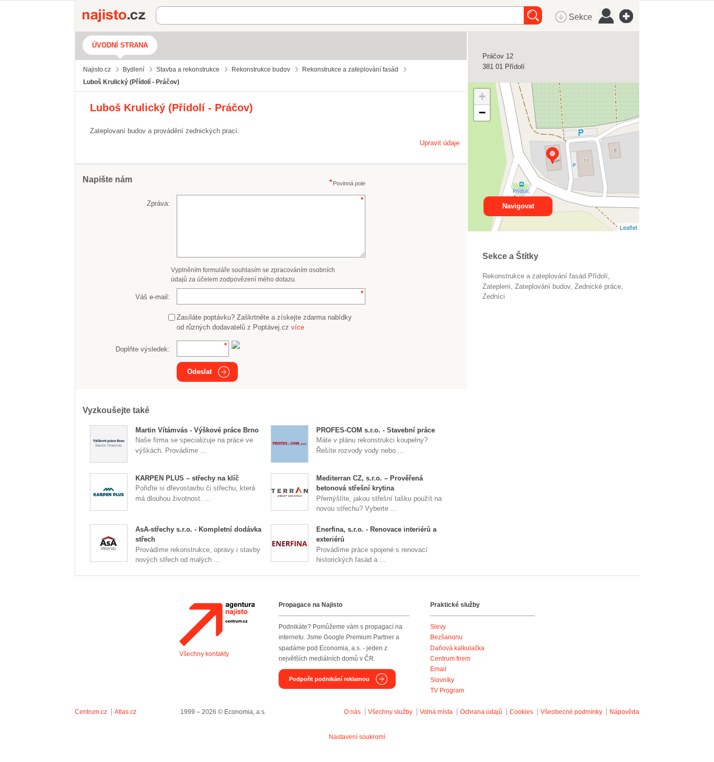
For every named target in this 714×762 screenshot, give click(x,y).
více (297, 327)
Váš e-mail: (152, 297)
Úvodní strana (120, 45)
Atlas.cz (125, 712)
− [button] (482, 112)
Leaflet (628, 227)
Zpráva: (158, 203)
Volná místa (436, 712)
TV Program (447, 690)
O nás (352, 712)
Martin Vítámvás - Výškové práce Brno (197, 430)
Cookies (521, 712)
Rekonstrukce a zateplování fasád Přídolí (545, 276)
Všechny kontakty (204, 654)
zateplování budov (542, 286)
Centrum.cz (91, 712)
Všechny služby (391, 712)
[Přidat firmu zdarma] (629, 16)
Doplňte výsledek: (143, 349)
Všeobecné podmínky (571, 712)
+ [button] (482, 96)
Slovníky (442, 680)
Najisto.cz (119, 16)
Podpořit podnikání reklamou (329, 679)
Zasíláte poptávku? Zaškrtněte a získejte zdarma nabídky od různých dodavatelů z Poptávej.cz (264, 322)
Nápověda (624, 712)
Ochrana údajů (481, 712)
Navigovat (518, 206)
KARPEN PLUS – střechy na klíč (187, 478)
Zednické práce (597, 286)
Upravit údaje (439, 143)
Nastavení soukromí (357, 737)
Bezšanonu (446, 637)
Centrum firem (450, 658)
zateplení (496, 286)
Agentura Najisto (217, 624)
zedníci (493, 296)
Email (438, 669)
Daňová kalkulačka (457, 648)
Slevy (438, 626)
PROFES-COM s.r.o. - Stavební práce (375, 430)
